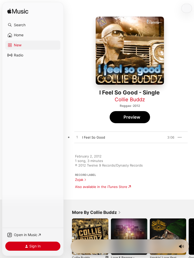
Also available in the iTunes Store (101, 187)
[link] (96, 212)
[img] (17, 11)
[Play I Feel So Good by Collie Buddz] (77, 137)
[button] (33, 25)
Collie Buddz (130, 99)
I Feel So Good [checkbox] (93, 137)
